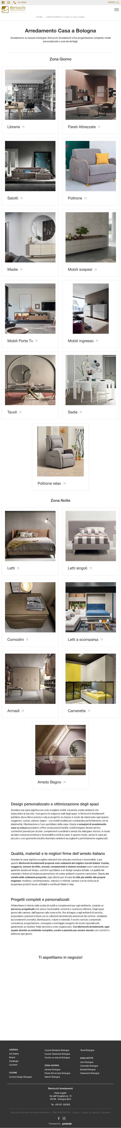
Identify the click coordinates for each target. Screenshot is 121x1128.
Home (39, 17)
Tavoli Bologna (87, 1050)
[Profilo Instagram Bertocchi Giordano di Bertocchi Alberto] (8, 2)
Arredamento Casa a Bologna (65, 17)
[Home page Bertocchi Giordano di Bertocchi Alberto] (13, 9)
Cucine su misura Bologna (57, 1057)
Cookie (84, 1112)
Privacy (75, 1112)
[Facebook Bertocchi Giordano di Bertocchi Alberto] (58, 1118)
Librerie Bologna (52, 1069)
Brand (12, 1057)
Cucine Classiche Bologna (57, 1054)
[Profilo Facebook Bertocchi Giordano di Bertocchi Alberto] (3, 2)
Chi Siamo (14, 1054)
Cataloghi (13, 1061)
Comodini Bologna (89, 1066)
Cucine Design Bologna (20, 1077)
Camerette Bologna (89, 1073)
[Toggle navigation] (116, 9)
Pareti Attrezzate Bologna (57, 1073)
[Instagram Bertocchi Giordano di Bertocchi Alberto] (63, 1118)
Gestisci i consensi (101, 1112)
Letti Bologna (86, 1062)
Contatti (13, 1065)
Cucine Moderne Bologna (57, 1050)
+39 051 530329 (62, 1104)
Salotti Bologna (52, 1077)
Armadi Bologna (87, 1069)
